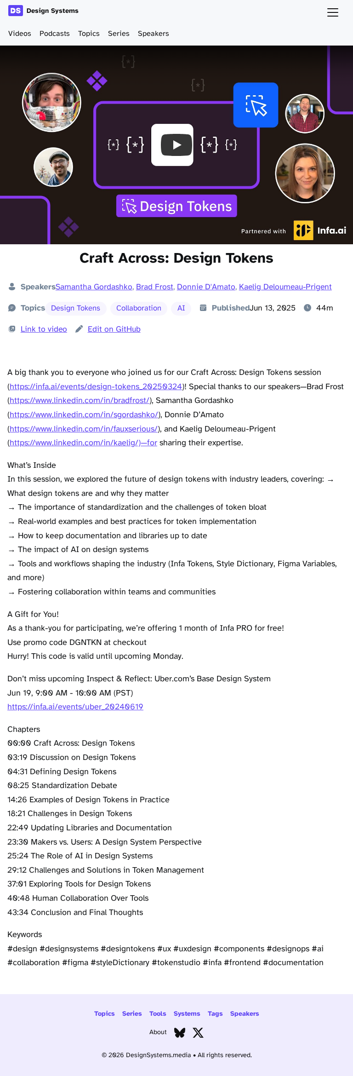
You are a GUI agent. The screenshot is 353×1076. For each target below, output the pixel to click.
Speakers (153, 34)
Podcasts (55, 34)
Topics (89, 34)
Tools (157, 1014)
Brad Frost (154, 287)
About (158, 1032)
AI (181, 308)
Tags (215, 1014)
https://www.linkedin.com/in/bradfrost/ (79, 401)
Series (119, 34)
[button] (176, 145)
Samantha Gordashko (94, 287)
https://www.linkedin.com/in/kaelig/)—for (83, 443)
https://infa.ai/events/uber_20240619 (75, 707)
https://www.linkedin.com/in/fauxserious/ (84, 429)
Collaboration (138, 308)
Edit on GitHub (114, 329)
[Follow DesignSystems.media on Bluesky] (179, 1034)
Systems (187, 1014)
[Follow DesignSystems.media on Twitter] (198, 1034)
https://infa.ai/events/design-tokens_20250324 (96, 387)
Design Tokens (75, 308)
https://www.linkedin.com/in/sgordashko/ (84, 415)
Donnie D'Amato (206, 287)
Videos (19, 34)
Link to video (44, 329)
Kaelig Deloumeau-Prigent (285, 287)
